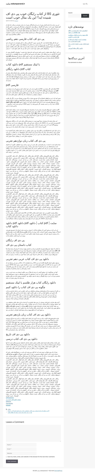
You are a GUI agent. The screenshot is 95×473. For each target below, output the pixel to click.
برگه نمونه (85, 3)
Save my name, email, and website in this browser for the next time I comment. (31, 456)
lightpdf (8, 405)
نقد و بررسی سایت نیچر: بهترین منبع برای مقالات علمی (20, 412)
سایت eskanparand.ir (15, 4)
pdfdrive (8, 401)
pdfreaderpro (10, 397)
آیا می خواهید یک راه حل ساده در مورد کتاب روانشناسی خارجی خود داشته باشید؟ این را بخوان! (28, 410)
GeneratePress (58, 470)
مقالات (9, 409)
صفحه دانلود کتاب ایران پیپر (13, 399)
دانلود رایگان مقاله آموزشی (75, 48)
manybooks (9, 403)
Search (70, 13)
